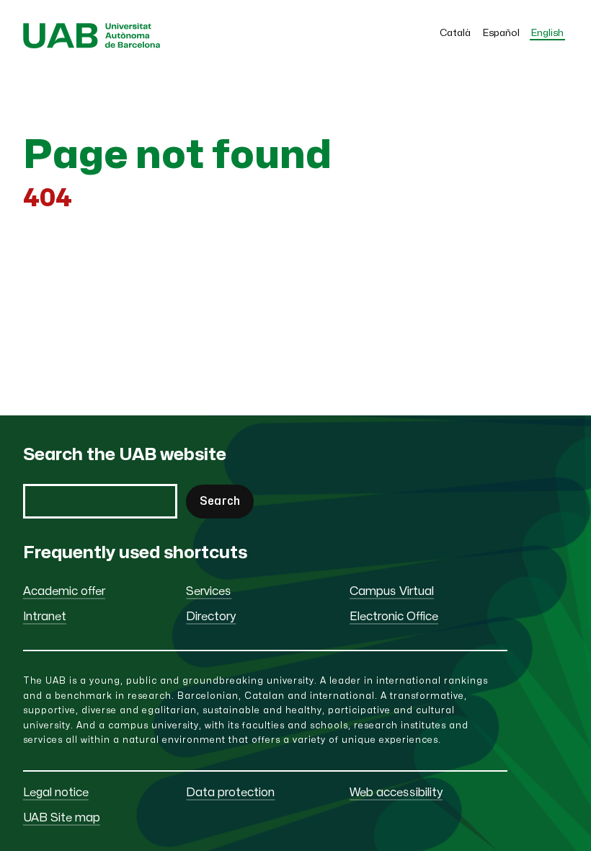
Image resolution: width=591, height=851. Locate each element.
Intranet (44, 616)
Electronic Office (394, 616)
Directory (211, 616)
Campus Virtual (392, 591)
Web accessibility (396, 792)
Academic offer (64, 591)
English (547, 33)
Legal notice (56, 792)
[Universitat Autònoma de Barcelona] (92, 44)
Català (455, 33)
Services (208, 591)
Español (501, 33)
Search (220, 501)
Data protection (230, 792)
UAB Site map (61, 818)
